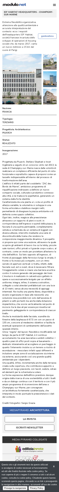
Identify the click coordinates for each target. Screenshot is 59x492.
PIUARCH (7, 132)
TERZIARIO (8, 122)
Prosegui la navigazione (15, 488)
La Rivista (29, 419)
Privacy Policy (36, 488)
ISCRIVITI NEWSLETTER (29, 427)
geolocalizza (47, 36)
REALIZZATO (8, 143)
